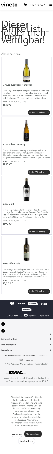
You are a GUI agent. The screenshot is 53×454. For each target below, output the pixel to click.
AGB (21, 360)
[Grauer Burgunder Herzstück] (26, 70)
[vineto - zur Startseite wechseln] (9, 4)
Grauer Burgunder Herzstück (17, 84)
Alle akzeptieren (33, 434)
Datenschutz (42, 355)
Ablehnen (17, 433)
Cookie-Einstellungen (12, 355)
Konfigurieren (26, 441)
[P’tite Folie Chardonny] (26, 130)
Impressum (30, 360)
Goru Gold (8, 204)
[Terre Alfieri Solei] (26, 249)
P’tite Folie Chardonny (14, 144)
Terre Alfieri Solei (11, 263)
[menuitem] (38, 4)
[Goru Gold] (26, 190)
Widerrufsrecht (29, 355)
